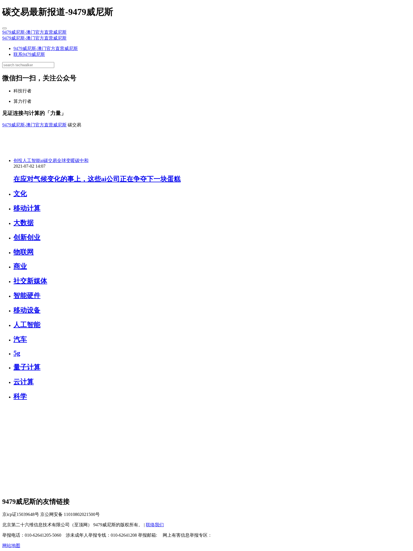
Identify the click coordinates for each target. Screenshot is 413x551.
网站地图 (11, 545)
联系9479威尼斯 (29, 54)
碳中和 (81, 160)
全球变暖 (66, 160)
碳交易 (50, 160)
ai (42, 160)
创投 (17, 160)
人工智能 (31, 160)
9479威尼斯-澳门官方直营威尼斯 (34, 32)
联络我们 (155, 524)
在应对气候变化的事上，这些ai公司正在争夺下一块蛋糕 (97, 179)
